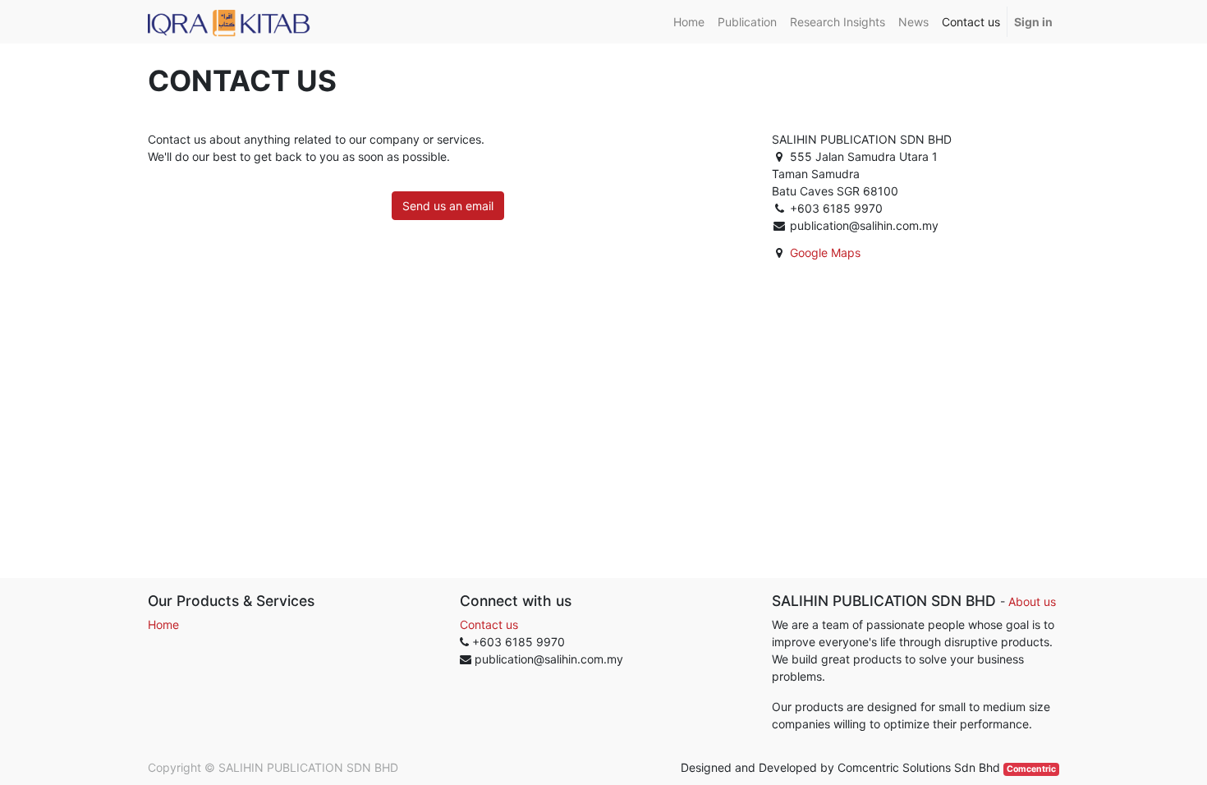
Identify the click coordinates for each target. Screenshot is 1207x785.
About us (1032, 601)
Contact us (489, 624)
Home (163, 624)
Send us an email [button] (447, 206)
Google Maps (825, 252)
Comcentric (1031, 769)
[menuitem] (689, 22)
